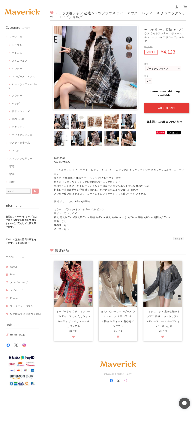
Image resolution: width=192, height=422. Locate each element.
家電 (11, 166)
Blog (13, 274)
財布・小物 (18, 119)
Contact (15, 298)
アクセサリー (19, 127)
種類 (146, 64)
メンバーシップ (19, 282)
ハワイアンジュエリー (25, 134)
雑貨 (11, 182)
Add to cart (167, 108)
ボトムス (17, 52)
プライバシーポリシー (23, 306)
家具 (11, 174)
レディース (15, 37)
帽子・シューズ (21, 111)
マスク (16, 150)
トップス (17, 45)
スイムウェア (19, 60)
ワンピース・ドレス (23, 76)
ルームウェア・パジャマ (23, 86)
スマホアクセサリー (20, 158)
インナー (17, 68)
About (13, 266)
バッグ (16, 103)
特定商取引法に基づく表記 (25, 313)
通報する (179, 239)
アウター (17, 95)
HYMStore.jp (17, 334)
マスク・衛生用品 (19, 142)
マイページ (16, 290)
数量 (146, 76)
